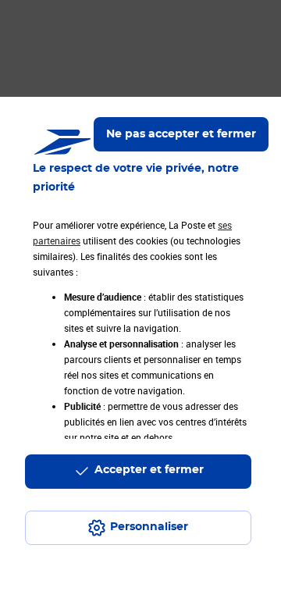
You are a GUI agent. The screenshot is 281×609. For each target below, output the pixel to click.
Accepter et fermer (149, 470)
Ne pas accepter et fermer (181, 134)
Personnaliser (149, 527)
